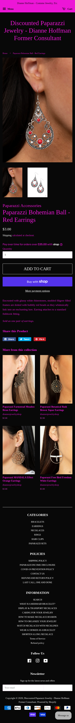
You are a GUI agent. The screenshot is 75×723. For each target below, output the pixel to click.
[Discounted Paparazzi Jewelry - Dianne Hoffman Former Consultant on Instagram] (37, 661)
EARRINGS (37, 526)
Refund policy (37, 643)
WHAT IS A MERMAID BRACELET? (37, 604)
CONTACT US (37, 574)
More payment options (37, 290)
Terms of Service (37, 638)
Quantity (7, 248)
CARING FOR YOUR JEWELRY (37, 612)
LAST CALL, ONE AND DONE (37, 582)
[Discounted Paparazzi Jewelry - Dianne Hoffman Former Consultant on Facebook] (29, 661)
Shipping (7, 235)
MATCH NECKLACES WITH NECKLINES (37, 626)
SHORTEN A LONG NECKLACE (37, 634)
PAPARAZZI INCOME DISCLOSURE (37, 565)
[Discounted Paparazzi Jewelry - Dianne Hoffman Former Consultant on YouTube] (46, 661)
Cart (69, 9)
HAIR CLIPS (38, 539)
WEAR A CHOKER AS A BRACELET (37, 630)
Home (5, 53)
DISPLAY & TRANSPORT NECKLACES (37, 608)
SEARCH (37, 600)
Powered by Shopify (46, 702)
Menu (10, 9)
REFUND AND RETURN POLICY (37, 578)
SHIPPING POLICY (37, 561)
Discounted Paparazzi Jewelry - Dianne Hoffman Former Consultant (37, 31)
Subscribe (58, 689)
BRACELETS (37, 522)
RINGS (37, 535)
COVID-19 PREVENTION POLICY (37, 569)
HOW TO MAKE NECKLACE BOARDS (37, 617)
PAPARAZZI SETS (37, 543)
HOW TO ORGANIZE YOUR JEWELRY (37, 621)
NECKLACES (37, 530)
